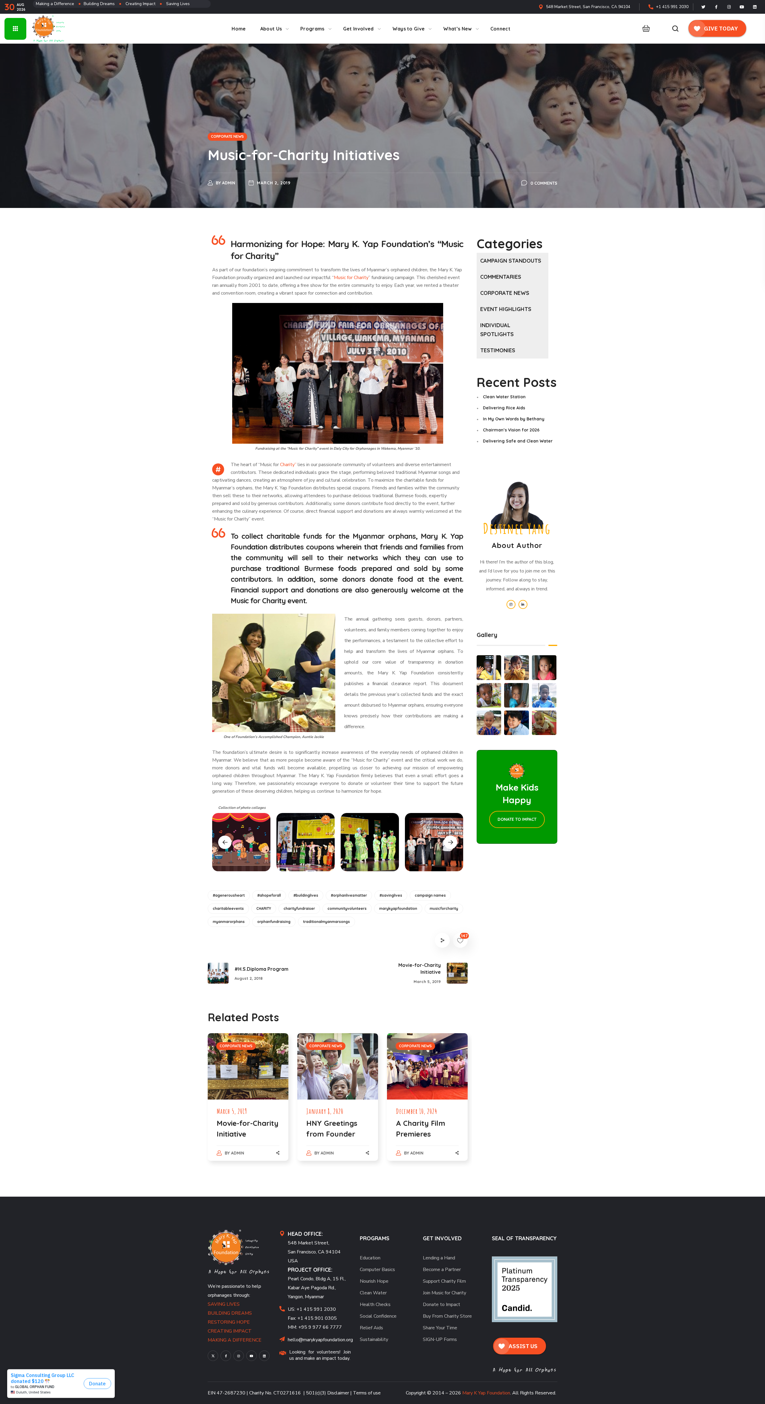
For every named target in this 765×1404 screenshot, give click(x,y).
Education (370, 1258)
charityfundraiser (299, 908)
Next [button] (450, 842)
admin (228, 183)
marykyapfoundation (398, 908)
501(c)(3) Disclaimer (327, 1393)
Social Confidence (378, 1316)
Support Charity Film (444, 1281)
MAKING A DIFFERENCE (234, 1340)
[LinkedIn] (755, 7)
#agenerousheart (229, 895)
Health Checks (375, 1304)
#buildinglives (305, 895)
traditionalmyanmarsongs (326, 921)
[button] (644, 29)
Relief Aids (371, 1328)
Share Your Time (440, 1328)
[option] (241, 842)
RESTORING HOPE (229, 1322)
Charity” (288, 464)
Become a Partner (442, 1269)
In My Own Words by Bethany (513, 419)
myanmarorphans (229, 921)
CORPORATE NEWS (227, 136)
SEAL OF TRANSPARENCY (524, 1238)
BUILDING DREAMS (230, 1313)
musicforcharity (444, 908)
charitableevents (228, 908)
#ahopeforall (269, 895)
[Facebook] (716, 7)
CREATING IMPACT (230, 1331)
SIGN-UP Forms (440, 1339)
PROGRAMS (374, 1238)
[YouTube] (251, 1356)
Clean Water (373, 1293)
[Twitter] (703, 7)
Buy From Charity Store (447, 1316)
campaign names (430, 895)
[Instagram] (729, 7)
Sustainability (374, 1339)
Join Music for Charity (444, 1293)
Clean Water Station (504, 396)
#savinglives (391, 895)
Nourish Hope (374, 1281)
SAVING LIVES (224, 1304)
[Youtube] (742, 7)
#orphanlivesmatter (349, 895)
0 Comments (543, 183)
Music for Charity (351, 277)
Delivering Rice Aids (504, 408)
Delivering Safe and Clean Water (518, 441)
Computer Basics (377, 1269)
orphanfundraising (273, 921)
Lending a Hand (439, 1258)
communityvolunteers (347, 908)
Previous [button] (225, 842)
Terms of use (367, 1393)
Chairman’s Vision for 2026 (511, 430)
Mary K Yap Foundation (486, 1393)
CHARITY (263, 908)
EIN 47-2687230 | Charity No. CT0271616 (254, 1393)
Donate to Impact (441, 1304)
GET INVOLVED (442, 1238)
